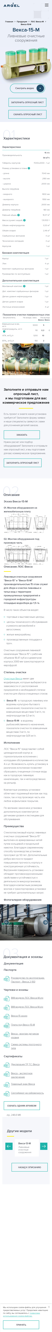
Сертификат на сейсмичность (27, 1093)
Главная (9, 21)
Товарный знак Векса (23, 1084)
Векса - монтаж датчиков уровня (25, 1035)
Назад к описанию (29, 1167)
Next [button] (45, 922)
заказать (21, 435)
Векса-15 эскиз (19, 1015)
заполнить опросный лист (27, 102)
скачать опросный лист (27, 114)
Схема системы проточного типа (26, 1046)
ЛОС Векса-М (37, 21)
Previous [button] (6, 922)
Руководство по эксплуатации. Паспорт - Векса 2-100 (28, 980)
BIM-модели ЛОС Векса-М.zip (27, 998)
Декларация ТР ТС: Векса (25, 1064)
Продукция (22, 21)
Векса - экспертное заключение (21, 1075)
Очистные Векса (13, 678)
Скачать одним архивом (21, 1106)
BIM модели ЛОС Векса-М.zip (27, 1007)
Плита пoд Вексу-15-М (23, 1024)
